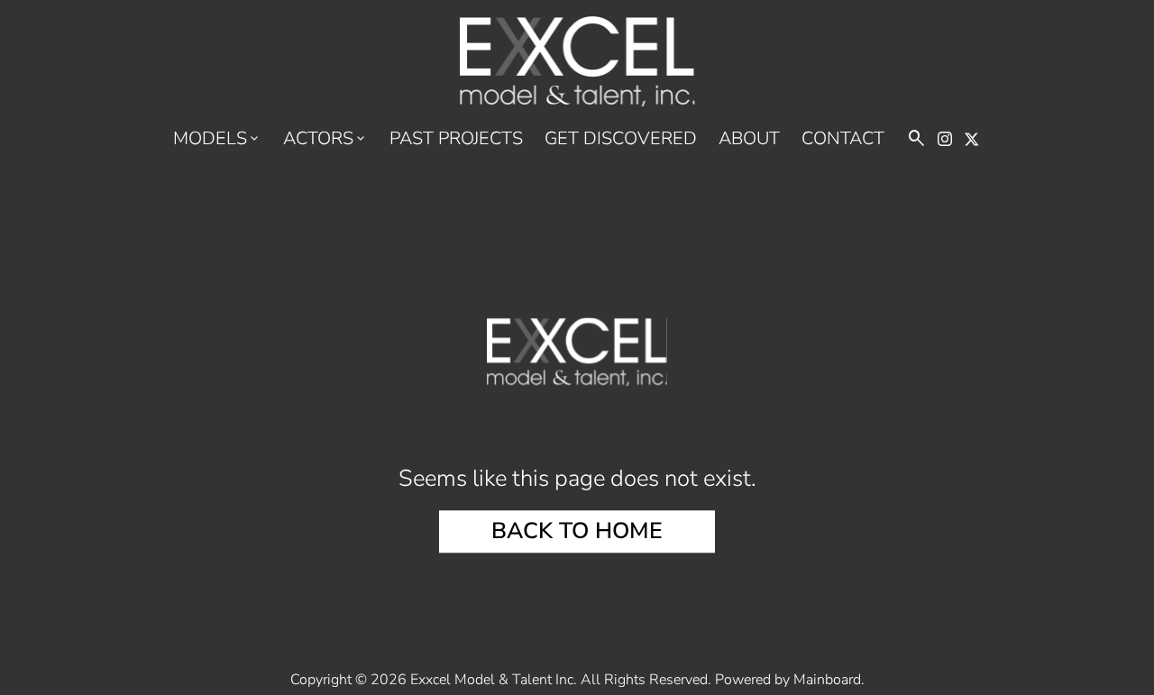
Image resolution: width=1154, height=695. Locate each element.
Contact (842, 139)
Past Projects (456, 139)
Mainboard (827, 680)
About (749, 139)
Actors (325, 139)
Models (217, 139)
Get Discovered (621, 139)
